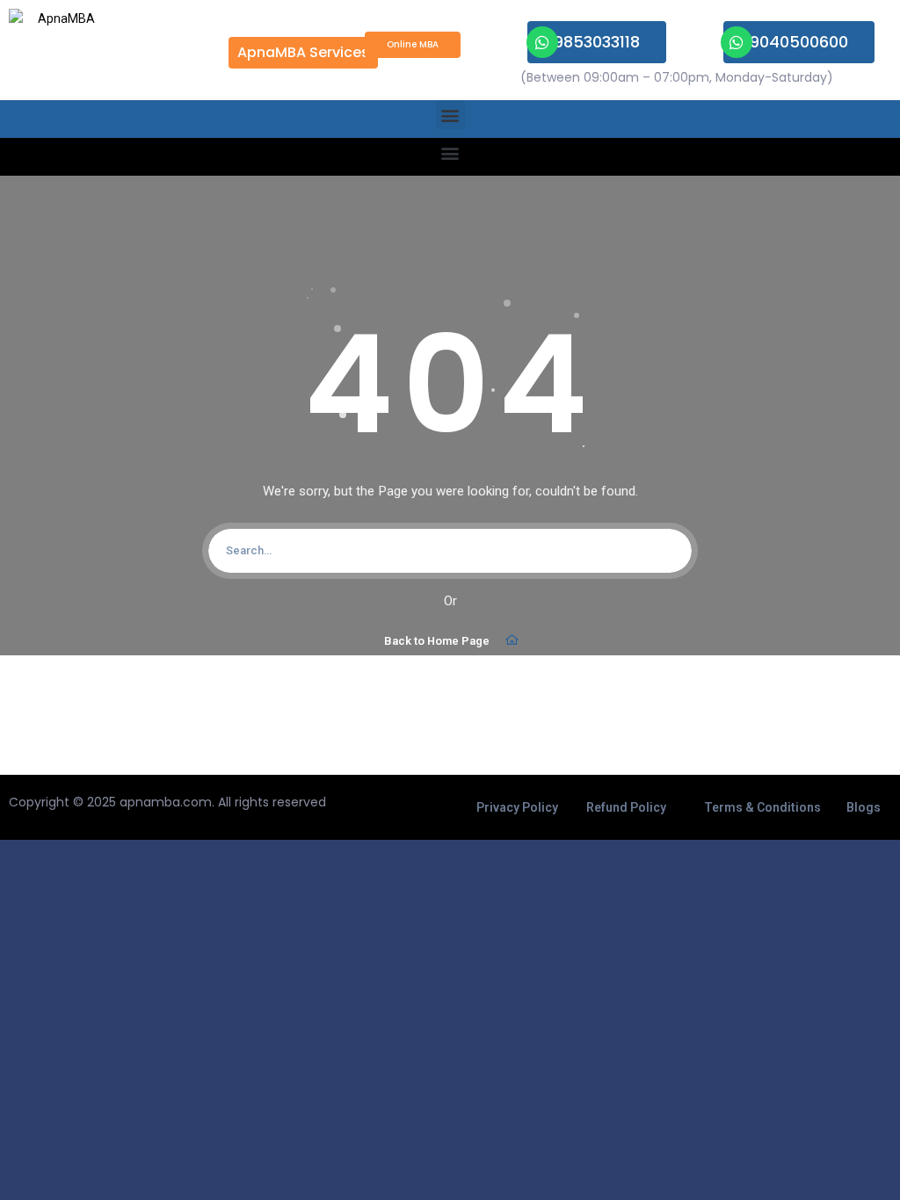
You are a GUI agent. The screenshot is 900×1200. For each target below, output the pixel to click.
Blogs (863, 807)
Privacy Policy (517, 807)
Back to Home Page (437, 640)
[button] (450, 114)
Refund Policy (626, 807)
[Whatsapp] (542, 42)
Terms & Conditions (762, 807)
